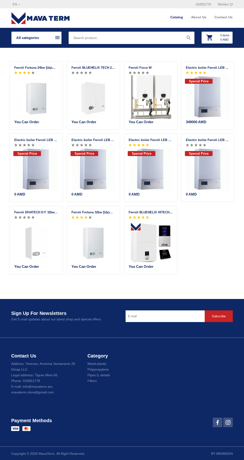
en (15, 4)
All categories (27, 38)
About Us (199, 17)
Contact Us (223, 17)
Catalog (177, 17)
